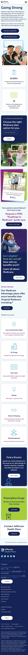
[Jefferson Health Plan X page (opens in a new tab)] (8, 557)
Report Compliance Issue (7, 626)
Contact (7, 581)
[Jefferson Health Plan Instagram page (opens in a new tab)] (14, 557)
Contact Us (14, 533)
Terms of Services (5, 624)
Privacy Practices (19, 626)
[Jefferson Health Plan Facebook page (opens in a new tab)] (2, 557)
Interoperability (15, 624)
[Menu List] (26, 2)
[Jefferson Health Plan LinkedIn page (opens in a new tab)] (11, 557)
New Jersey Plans (5, 587)
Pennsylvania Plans (6, 589)
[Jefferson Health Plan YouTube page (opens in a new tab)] (5, 557)
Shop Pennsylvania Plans (10, 36)
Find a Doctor (4, 599)
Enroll (7, 618)
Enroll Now (7, 308)
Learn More (19, 277)
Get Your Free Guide (14, 224)
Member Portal (5, 596)
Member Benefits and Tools (8, 592)
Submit (9, 139)
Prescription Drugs (6, 612)
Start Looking (14, 475)
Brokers (3, 609)
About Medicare (5, 594)
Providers (3, 601)
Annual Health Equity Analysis (8, 628)
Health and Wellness (6, 607)
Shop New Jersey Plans (10, 30)
